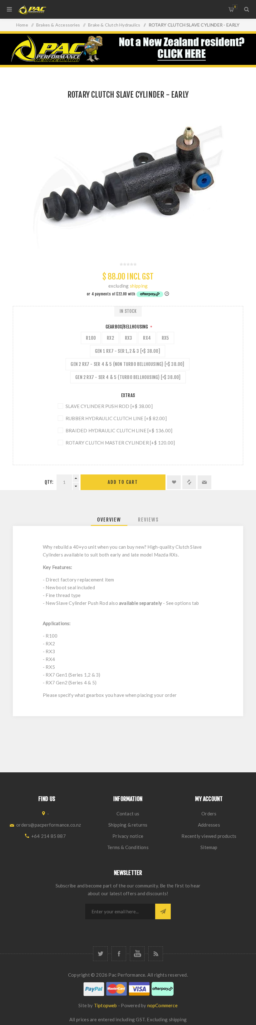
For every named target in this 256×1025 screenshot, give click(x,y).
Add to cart (123, 482)
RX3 (128, 338)
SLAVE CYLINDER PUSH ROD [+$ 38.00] (109, 406)
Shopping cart (235, 6)
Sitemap (208, 847)
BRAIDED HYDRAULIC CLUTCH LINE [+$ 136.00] (119, 430)
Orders (208, 813)
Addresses (209, 825)
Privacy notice (127, 836)
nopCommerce (162, 1005)
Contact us (128, 813)
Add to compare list (189, 482)
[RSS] (155, 953)
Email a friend (204, 482)
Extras (128, 395)
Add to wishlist (174, 482)
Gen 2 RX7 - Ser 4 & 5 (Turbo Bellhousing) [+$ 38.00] (127, 377)
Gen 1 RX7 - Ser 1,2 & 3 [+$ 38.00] (127, 351)
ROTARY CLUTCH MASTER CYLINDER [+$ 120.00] (120, 442)
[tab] (109, 519)
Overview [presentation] (109, 520)
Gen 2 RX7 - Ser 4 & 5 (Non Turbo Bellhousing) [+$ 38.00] (127, 364)
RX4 (147, 338)
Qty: (49, 482)
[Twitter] (100, 953)
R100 (91, 338)
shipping (139, 286)
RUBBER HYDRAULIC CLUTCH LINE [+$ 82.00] (116, 418)
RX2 (110, 338)
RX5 (165, 338)
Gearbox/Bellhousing (127, 327)
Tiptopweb (105, 1005)
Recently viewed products (208, 836)
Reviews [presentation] (148, 520)
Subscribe (163, 911)
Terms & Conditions (128, 847)
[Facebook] (118, 953)
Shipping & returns (128, 825)
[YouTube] (137, 953)
